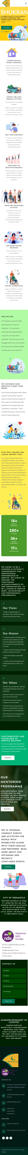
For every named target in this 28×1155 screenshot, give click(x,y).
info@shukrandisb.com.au (14, 1102)
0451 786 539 (10, 1111)
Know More (7, 28)
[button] (8, 758)
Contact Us (6, 31)
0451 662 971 (10, 1109)
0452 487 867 (11, 1114)
